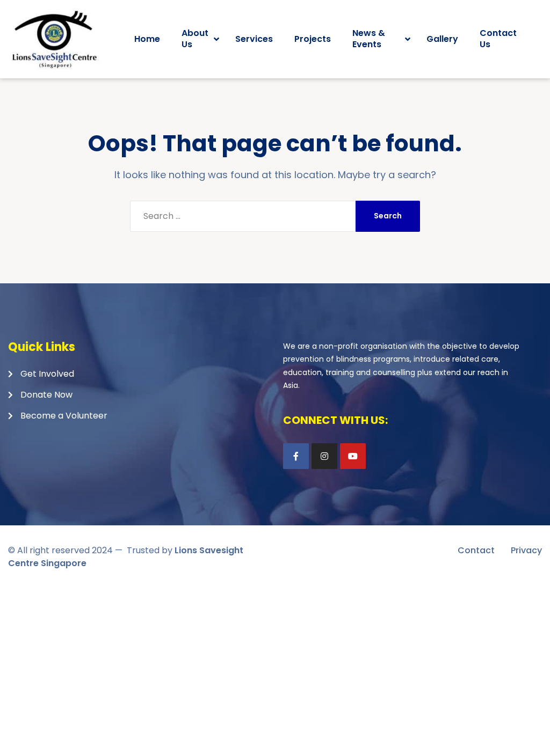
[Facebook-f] (296, 456)
